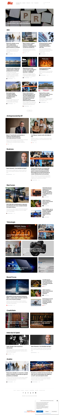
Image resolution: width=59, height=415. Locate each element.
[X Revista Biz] (25, 393)
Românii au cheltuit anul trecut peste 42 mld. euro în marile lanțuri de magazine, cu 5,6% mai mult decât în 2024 (19, 21)
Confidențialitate (31, 390)
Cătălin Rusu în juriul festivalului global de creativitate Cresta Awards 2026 (17, 323)
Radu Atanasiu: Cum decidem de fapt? (16, 168)
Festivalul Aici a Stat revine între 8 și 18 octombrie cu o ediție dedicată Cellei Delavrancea (41, 323)
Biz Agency (22, 390)
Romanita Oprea (10, 213)
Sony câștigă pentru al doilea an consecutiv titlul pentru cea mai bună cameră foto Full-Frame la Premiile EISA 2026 (34, 250)
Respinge (47, 411)
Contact (14, 390)
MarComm (28, 2)
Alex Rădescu (10, 254)
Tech (32, 2)
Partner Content (10, 305)
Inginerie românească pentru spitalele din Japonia (13, 251)
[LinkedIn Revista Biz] (33, 393)
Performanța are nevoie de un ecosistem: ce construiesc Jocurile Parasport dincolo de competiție (47, 301)
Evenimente (26, 390)
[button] (57, 400)
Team (25, 52)
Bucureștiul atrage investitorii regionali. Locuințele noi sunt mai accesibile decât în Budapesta (11, 96)
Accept (40, 411)
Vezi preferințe (54, 411)
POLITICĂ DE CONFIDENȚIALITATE (46, 413)
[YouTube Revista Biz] (30, 393)
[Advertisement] (29, 404)
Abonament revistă (42, 390)
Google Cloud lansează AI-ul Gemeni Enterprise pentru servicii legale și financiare (45, 266)
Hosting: (25, 411)
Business (23, 2)
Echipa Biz (18, 390)
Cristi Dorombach (11, 16)
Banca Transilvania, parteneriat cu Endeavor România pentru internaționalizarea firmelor (15, 136)
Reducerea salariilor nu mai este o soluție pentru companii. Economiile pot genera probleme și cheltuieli (17, 374)
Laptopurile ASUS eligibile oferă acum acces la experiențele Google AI (17, 268)
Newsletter (36, 390)
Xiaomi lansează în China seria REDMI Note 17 (17, 235)
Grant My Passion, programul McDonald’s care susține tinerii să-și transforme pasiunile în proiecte (47, 282)
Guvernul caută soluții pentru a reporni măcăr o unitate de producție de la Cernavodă (13, 69)
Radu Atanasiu (10, 174)
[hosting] (31, 411)
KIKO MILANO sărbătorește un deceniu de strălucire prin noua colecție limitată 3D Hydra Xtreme (16, 206)
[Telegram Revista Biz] (35, 393)
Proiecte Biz (36, 2)
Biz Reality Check (19, 2)
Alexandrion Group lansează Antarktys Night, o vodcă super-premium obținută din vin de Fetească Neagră (16, 298)
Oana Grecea (26, 254)
